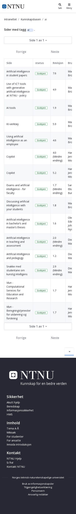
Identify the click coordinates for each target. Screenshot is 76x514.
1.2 (54, 256)
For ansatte (14, 440)
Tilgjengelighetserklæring (38, 487)
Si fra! (10, 462)
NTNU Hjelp (14, 458)
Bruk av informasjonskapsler (38, 483)
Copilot (10, 156)
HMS (10, 414)
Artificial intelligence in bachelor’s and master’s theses (18, 223)
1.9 (54, 108)
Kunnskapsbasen (31, 19)
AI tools (11, 108)
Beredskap (13, 406)
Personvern (38, 490)
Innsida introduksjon (19, 444)
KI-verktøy (12, 124)
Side (9, 63)
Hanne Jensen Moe (72, 156)
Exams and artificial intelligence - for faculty (18, 189)
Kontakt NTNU (16, 466)
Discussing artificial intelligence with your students (17, 205)
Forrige (21, 52)
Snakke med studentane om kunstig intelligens (16, 270)
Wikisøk (11, 432)
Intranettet (10, 19)
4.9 (54, 89)
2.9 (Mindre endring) (58, 270)
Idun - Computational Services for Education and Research (15, 290)
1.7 (54, 290)
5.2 (54, 173)
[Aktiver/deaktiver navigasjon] (69, 351)
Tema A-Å (13, 428)
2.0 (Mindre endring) (58, 241)
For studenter (15, 436)
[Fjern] (30, 30)
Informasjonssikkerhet (20, 410)
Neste (55, 52)
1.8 (54, 205)
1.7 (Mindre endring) (58, 189)
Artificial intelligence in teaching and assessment (18, 241)
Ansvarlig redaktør (38, 494)
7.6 (54, 73)
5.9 (54, 124)
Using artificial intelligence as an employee (16, 140)
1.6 (54, 223)
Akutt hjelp (13, 402)
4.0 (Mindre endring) (58, 156)
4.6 (54, 140)
